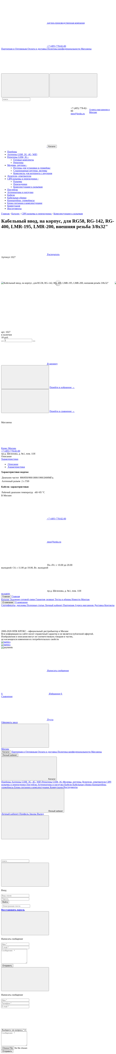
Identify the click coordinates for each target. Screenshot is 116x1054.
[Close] (25, 875)
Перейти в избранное (62, 387)
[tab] (12, 464)
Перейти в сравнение (62, 411)
